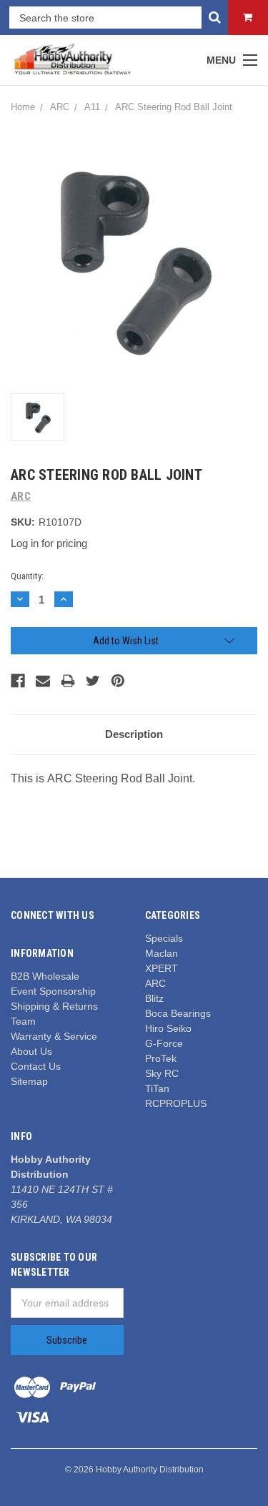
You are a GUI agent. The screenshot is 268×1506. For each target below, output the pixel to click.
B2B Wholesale (45, 976)
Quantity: (27, 576)
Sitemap (29, 1081)
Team (23, 1021)
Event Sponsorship (53, 991)
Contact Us (36, 1066)
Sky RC (162, 1073)
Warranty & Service (54, 1036)
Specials (164, 938)
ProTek (161, 1058)
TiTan (157, 1088)
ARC (59, 107)
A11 (92, 107)
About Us (31, 1051)
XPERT (161, 968)
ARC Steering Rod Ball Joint (173, 107)
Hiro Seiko (168, 1028)
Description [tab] (134, 734)
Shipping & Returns (54, 1006)
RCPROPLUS (176, 1103)
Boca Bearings (178, 1013)
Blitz (154, 998)
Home (23, 107)
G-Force (164, 1043)
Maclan (161, 953)
